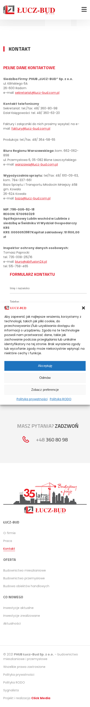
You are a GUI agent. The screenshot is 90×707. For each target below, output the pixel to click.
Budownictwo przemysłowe (24, 578)
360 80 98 (52, 439)
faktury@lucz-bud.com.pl (30, 128)
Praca (7, 541)
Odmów (45, 377)
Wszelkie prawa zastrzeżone (24, 667)
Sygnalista (11, 690)
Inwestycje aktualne (18, 608)
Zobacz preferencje (45, 389)
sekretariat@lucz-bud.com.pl (37, 92)
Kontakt (9, 549)
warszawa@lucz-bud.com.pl (36, 164)
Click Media (40, 698)
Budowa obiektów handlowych (26, 586)
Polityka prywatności (32, 399)
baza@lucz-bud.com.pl (32, 198)
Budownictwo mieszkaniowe (24, 570)
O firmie (9, 533)
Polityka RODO (60, 399)
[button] (83, 308)
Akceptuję (45, 366)
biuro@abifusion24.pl (31, 261)
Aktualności (12, 623)
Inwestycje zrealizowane (21, 615)
